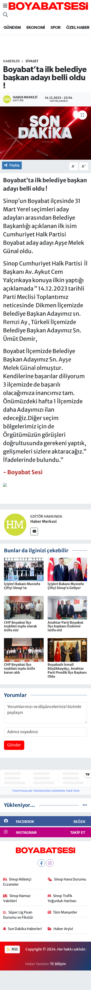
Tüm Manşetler (65, 912)
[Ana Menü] (5, 5)
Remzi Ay (15, 322)
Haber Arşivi (63, 929)
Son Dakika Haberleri (25, 929)
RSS (14, 949)
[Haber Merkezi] (15, 524)
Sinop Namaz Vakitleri (17, 898)
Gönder (14, 745)
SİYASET (31, 61)
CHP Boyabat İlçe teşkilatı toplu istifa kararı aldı (19, 668)
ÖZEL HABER (77, 28)
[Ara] (5, 15)
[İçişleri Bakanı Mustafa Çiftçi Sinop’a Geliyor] (67, 569)
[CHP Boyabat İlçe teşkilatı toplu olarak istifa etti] (24, 607)
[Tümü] (85, 805)
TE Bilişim (58, 964)
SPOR (55, 28)
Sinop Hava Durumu (70, 879)
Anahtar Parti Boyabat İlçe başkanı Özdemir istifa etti (65, 626)
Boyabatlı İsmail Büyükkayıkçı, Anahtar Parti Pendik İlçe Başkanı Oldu (67, 670)
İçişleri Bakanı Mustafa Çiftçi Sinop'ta (22, 586)
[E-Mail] (34, 531)
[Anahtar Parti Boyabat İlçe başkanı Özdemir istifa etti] (67, 607)
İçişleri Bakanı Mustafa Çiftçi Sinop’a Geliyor (66, 586)
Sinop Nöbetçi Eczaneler (17, 882)
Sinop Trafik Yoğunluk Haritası (62, 898)
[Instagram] (50, 863)
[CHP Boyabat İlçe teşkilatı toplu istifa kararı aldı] (24, 649)
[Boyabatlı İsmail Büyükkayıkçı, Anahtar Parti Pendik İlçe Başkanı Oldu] (67, 649)
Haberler (11, 61)
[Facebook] (41, 863)
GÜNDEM (12, 28)
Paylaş (14, 165)
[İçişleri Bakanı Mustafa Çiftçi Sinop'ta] (24, 569)
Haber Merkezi (43, 521)
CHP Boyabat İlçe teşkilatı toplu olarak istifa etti (20, 626)
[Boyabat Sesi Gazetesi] (48, 5)
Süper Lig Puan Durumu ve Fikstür (18, 915)
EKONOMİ (35, 28)
